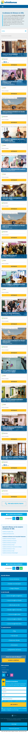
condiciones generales (20, 700)
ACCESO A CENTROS (13, 660)
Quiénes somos (5, 669)
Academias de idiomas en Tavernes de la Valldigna (12, 546)
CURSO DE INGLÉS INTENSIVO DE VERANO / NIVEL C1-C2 (13, 226)
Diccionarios (14, 645)
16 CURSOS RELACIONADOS (15, 514)
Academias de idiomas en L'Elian (8, 548)
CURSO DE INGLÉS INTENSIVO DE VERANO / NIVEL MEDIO (13, 485)
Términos (9, 709)
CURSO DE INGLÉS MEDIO (9, 371)
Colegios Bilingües (14, 588)
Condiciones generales (14, 728)
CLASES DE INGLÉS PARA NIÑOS (11, 313)
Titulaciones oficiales (14, 640)
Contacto (4, 667)
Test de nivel (14, 635)
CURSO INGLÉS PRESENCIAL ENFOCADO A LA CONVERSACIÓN (13, 140)
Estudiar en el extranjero (14, 583)
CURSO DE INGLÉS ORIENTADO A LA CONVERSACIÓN (11, 82)
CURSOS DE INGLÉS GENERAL (10, 54)
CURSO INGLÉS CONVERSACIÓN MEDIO (12, 399)
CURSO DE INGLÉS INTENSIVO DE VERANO (13, 111)
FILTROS (3, 31)
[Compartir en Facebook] (17, 518)
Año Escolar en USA (14, 605)
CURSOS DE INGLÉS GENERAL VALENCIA (13, 457)
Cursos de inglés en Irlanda (14, 600)
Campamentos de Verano (14, 649)
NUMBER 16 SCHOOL (8, 55)
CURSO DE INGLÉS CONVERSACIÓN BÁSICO (13, 284)
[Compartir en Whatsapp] (21, 518)
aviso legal (10, 700)
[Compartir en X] (13, 518)
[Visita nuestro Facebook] (7, 675)
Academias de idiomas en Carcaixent (9, 540)
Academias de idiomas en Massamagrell (10, 552)
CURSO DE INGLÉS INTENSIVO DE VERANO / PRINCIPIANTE (13, 341)
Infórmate (14, 65)
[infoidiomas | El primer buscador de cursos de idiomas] (9, 2)
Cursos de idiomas (14, 579)
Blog (14, 631)
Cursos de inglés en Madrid (14, 619)
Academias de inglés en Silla (7, 531)
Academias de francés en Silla (8, 533)
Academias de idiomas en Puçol (8, 544)
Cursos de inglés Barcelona (14, 623)
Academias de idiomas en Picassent (9, 542)
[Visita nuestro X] (3, 675)
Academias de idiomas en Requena (9, 538)
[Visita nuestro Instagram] (11, 675)
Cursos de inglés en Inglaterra (14, 595)
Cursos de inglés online (14, 614)
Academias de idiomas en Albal (8, 550)
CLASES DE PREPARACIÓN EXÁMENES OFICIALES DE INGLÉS (12, 427)
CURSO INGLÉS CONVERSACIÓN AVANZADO (14, 169)
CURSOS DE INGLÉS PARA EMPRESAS (12, 198)
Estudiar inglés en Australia (14, 609)
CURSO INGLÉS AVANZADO (9, 255)
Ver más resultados (15, 503)
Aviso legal (14, 724)
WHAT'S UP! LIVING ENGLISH (9, 84)
